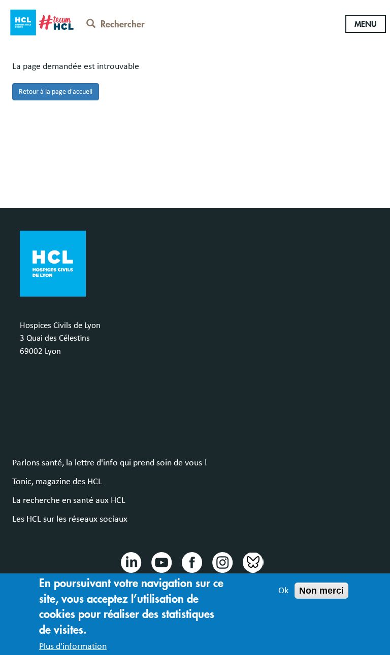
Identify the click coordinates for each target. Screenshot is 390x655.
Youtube (161, 561)
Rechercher (123, 24)
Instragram (222, 561)
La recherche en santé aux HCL (68, 500)
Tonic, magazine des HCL (57, 481)
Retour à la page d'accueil (55, 91)
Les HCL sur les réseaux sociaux (69, 519)
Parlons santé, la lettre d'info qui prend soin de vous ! (109, 462)
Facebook (191, 561)
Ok (283, 590)
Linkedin (130, 561)
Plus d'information (73, 646)
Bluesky (252, 561)
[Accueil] (42, 20)
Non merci (321, 591)
